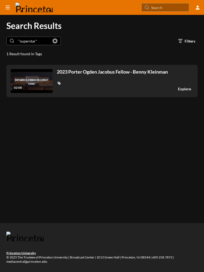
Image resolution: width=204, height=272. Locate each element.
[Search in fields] (55, 41)
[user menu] (197, 7)
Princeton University (21, 253)
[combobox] (33, 41)
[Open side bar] (7, 7)
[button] (59, 83)
